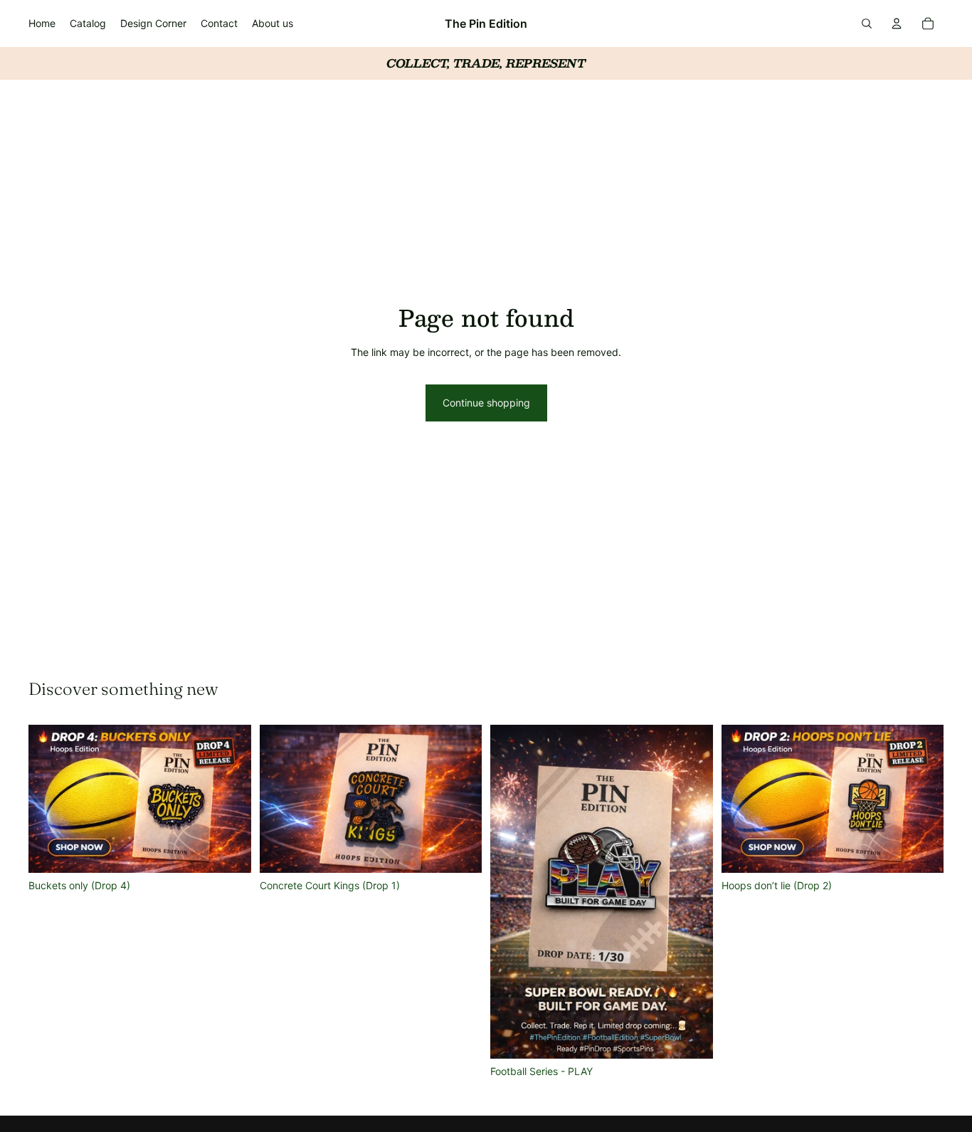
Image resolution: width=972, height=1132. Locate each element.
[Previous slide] (49, 798)
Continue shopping (486, 403)
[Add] (229, 851)
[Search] (866, 23)
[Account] (896, 23)
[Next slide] (229, 798)
